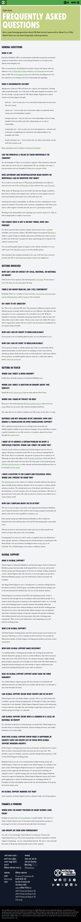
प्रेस (6, 882)
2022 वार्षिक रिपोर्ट (22, 887)
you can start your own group (45, 294)
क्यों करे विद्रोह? (31, 862)
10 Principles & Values (19, 71)
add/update (22, 283)
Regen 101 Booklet (34, 148)
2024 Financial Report (24, 893)
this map (42, 543)
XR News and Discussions (32, 404)
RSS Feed (8, 879)
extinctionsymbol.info (8, 918)
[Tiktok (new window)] (74, 880)
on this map (39, 280)
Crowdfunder (25, 818)
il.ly (17, 918)
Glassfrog (5, 636)
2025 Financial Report (24, 896)
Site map (18, 899)
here (50, 337)
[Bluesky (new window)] (55, 880)
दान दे (6, 864)
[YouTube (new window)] (58, 884)
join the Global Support (9, 297)
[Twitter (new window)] (62, 885)
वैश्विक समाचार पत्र (11, 867)
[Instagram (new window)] (64, 879)
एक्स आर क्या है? (31, 859)
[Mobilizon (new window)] (69, 879)
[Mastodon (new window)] (66, 885)
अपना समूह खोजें (10, 862)
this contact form (16, 393)
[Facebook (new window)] (60, 879)
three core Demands (37, 71)
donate (25, 297)
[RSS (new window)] (76, 884)
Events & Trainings (23, 876)
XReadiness (52, 233)
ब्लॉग (6, 876)
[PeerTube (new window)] (53, 885)
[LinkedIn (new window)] (71, 884)
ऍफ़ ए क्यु (28, 864)
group (4, 407)
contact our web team (13, 359)
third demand (9, 482)
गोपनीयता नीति (20, 885)
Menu (73, 2)
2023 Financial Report (24, 890)
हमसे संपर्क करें (20, 879)
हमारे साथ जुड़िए (10, 859)
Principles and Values (35, 458)
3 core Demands (49, 186)
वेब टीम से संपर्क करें (22, 882)
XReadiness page (19, 250)
